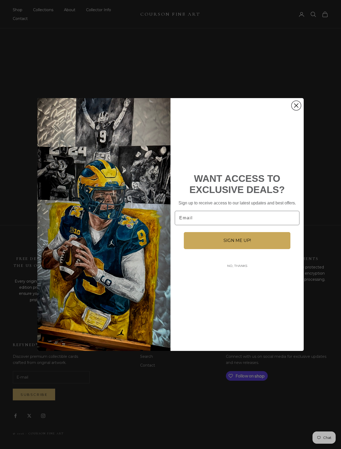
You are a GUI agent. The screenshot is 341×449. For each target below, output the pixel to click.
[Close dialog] (296, 105)
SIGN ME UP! (237, 240)
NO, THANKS (237, 266)
